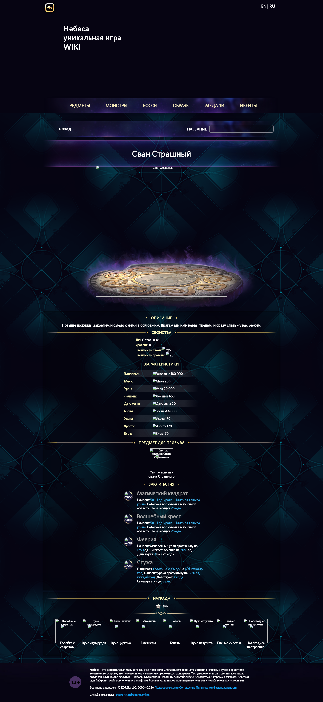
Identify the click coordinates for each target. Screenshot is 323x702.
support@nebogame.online (133, 694)
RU (272, 6)
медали (214, 105)
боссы (150, 105)
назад (65, 128)
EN (264, 6)
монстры (116, 105)
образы (181, 105)
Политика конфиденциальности (216, 687)
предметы (78, 105)
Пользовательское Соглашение (175, 687)
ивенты (248, 105)
